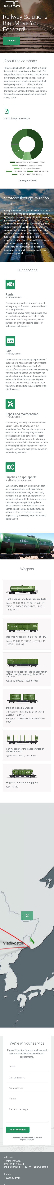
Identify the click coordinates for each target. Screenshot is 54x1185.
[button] (27, 915)
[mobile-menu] (47, 4)
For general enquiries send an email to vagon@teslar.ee (27, 1139)
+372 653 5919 (12, 1177)
